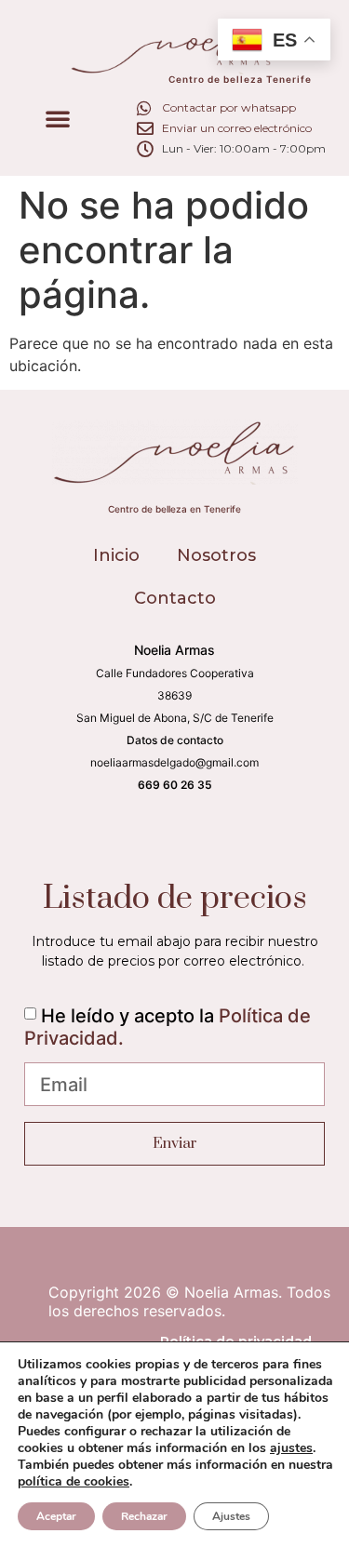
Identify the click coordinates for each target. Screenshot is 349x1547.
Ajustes (231, 1516)
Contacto (175, 598)
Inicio (116, 555)
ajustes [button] (291, 1448)
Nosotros (216, 555)
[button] (57, 118)
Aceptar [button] (56, 1516)
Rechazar (144, 1516)
